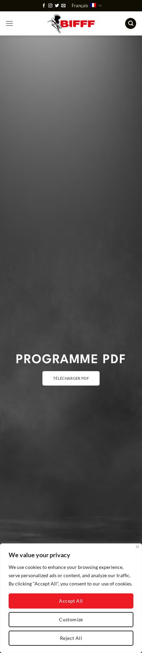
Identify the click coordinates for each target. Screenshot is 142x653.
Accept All (71, 601)
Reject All (71, 638)
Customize (71, 619)
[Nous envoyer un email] (63, 5)
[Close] (137, 546)
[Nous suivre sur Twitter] (57, 5)
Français (80, 5)
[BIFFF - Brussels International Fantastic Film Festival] (71, 23)
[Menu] (9, 23)
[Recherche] (130, 23)
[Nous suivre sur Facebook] (44, 5)
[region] (71, 598)
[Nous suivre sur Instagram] (50, 5)
